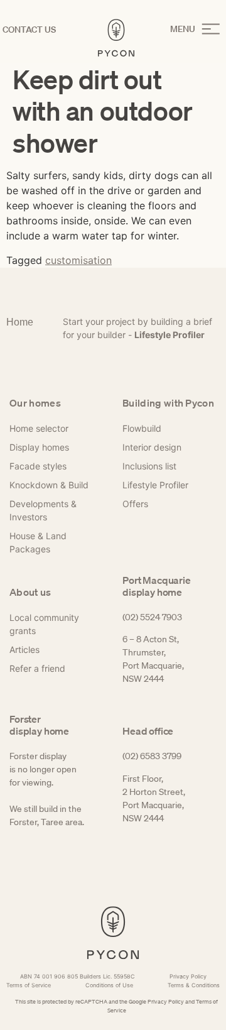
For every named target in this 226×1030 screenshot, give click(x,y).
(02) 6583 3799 (151, 756)
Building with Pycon (168, 403)
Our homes (35, 403)
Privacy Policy (166, 1001)
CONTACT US (29, 29)
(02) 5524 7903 (152, 617)
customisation (78, 260)
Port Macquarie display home (156, 586)
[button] (195, 29)
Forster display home (39, 725)
